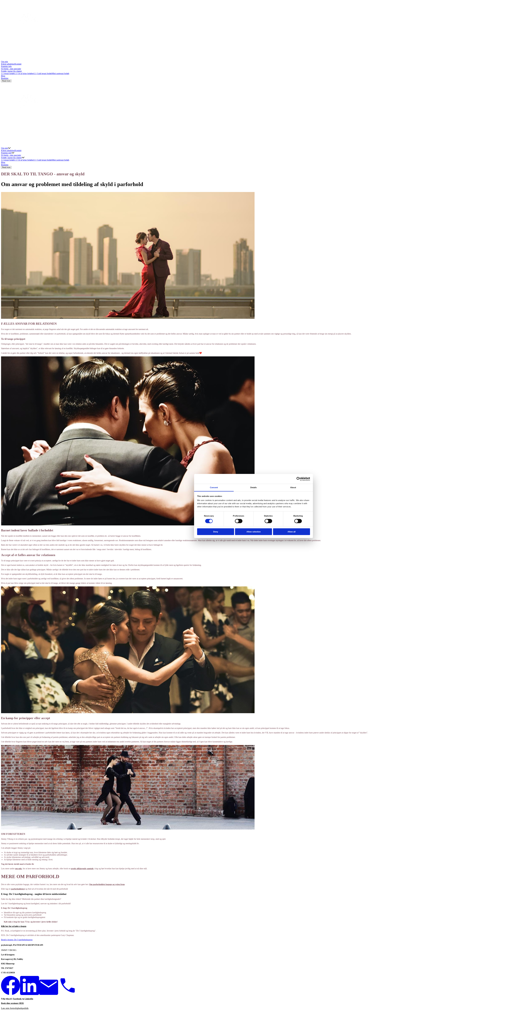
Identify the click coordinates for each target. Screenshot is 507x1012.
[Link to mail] (48, 994)
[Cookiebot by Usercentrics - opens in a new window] (298, 479)
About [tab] (293, 487)
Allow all (291, 532)
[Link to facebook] (10, 994)
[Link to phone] (67, 994)
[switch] (238, 521)
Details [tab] (253, 487)
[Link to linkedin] (29, 994)
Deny (215, 532)
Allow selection (254, 532)
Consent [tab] (214, 487)
